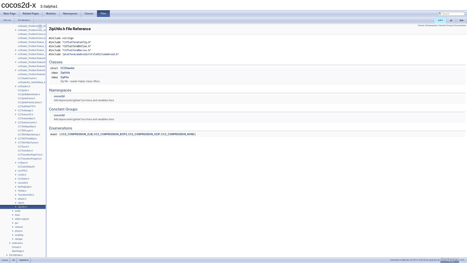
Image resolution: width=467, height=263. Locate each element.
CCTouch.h (23, 146)
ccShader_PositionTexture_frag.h (34, 42)
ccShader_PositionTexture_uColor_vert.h (38, 50)
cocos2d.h (23, 183)
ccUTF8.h (22, 170)
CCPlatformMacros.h (76, 50)
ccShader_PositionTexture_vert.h (34, 54)
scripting (19, 235)
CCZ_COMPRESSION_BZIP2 (110, 134)
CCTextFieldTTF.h (27, 106)
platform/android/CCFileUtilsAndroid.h (90, 54)
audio (18, 211)
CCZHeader (67, 68)
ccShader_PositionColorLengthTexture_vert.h (40, 38)
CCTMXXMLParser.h (28, 142)
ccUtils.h (22, 175)
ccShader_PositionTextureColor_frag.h (37, 66)
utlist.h (21, 203)
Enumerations (460, 25)
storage (18, 239)
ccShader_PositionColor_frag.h (33, 26)
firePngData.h (25, 187)
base (17, 215)
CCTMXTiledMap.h (27, 138)
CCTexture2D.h (25, 114)
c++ (440, 20)
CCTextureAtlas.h (26, 118)
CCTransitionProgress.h (30, 158)
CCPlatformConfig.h (76, 42)
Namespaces (431, 25)
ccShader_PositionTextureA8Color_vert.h (38, 62)
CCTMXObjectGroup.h (29, 134)
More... (97, 81)
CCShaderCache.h (27, 78)
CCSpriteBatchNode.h (29, 94)
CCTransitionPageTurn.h (30, 154)
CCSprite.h (23, 90)
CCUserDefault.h (26, 166)
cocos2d (59, 96)
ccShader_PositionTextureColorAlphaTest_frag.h (42, 74)
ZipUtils (65, 72)
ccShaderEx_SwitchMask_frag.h (34, 82)
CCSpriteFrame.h (26, 98)
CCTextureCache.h (27, 122)
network (19, 227)
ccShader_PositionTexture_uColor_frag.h (38, 46)
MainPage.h (18, 251)
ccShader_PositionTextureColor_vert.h (37, 70)
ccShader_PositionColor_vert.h (33, 30)
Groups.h (16, 247)
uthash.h (22, 199)
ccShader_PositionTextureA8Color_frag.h (38, 58)
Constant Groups (446, 25)
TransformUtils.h (26, 195)
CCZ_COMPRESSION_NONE (177, 134)
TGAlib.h (22, 191)
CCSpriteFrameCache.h (30, 102)
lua (461, 20)
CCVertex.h (23, 179)
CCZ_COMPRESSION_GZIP (144, 134)
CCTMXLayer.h (25, 130)
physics (18, 231)
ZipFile (64, 77)
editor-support (22, 219)
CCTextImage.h (25, 110)
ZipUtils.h (22, 207)
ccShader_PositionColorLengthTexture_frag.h (40, 34)
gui (16, 223)
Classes (421, 25)
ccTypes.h (23, 162)
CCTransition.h (25, 150)
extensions (17, 243)
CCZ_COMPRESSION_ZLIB (77, 134)
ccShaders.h (24, 86)
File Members (16, 255)
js (451, 20)
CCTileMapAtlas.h (27, 126)
